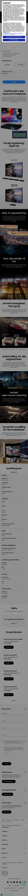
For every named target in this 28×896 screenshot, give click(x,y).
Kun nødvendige (14, 40)
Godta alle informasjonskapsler (14, 36)
